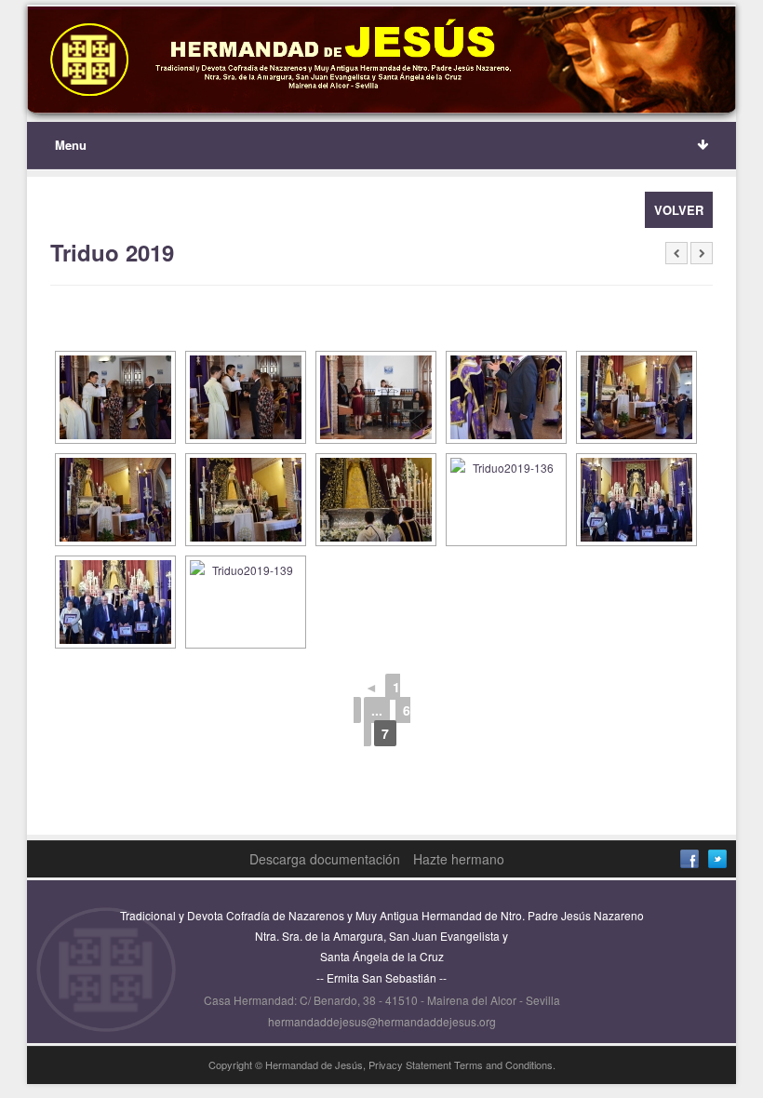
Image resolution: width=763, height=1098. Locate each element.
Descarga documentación (324, 859)
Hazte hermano (458, 859)
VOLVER (678, 210)
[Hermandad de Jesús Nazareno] (382, 60)
